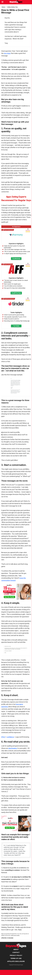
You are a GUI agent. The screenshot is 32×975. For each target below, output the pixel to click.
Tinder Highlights (16, 312)
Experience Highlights (16, 243)
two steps (7, 53)
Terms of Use (16, 958)
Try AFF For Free (16, 293)
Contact (16, 952)
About (16, 949)
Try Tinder (16, 326)
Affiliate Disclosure (16, 961)
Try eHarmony (16, 258)
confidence (10, 737)
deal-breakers (12, 748)
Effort (3, 737)
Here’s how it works (15, 935)
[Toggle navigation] (2, 2)
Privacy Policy (16, 955)
